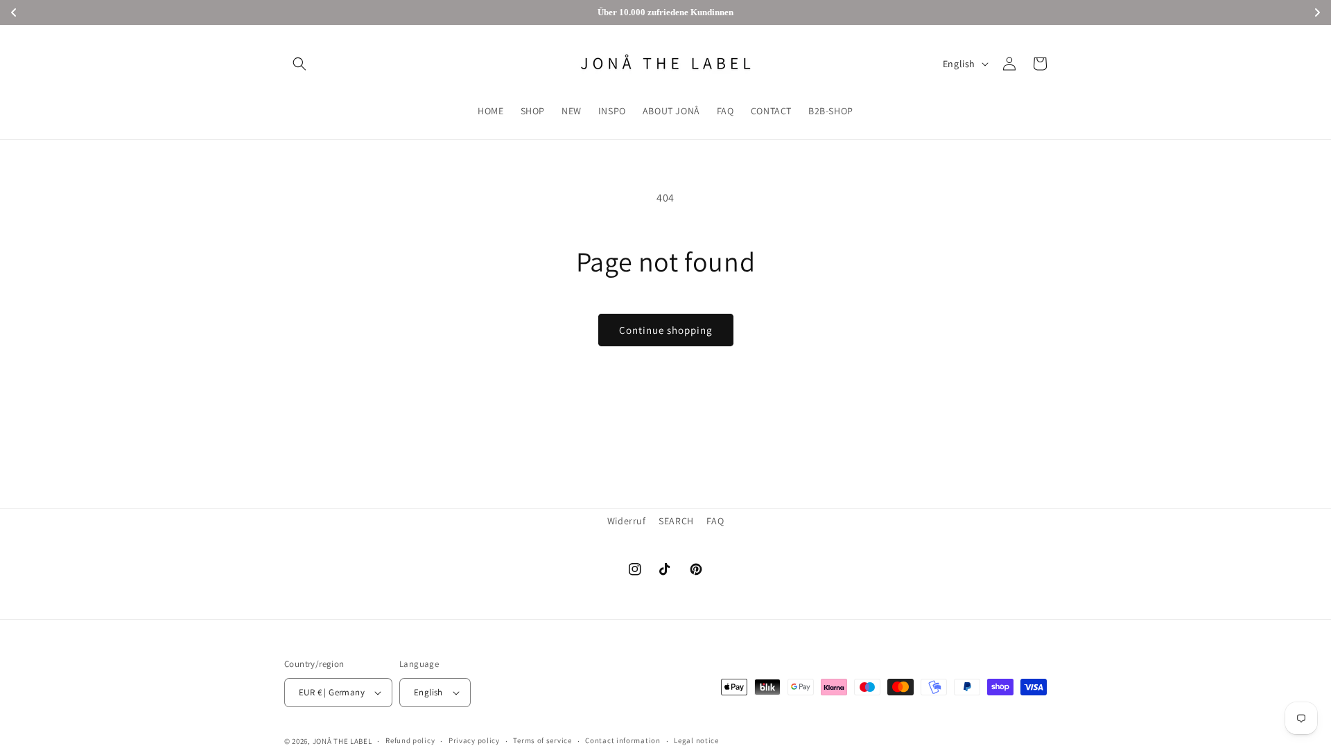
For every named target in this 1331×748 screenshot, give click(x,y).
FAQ (715, 521)
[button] (299, 63)
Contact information (622, 740)
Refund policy (410, 740)
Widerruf (626, 521)
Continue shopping (666, 330)
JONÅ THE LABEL (342, 741)
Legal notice (696, 740)
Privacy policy (474, 740)
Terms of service (542, 740)
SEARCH (676, 521)
